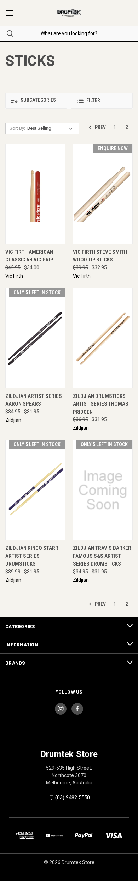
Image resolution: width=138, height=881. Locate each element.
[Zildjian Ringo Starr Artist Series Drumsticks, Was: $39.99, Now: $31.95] (35, 490)
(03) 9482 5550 (72, 797)
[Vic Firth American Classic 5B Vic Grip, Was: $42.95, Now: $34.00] (35, 194)
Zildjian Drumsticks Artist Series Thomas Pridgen (100, 404)
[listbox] (51, 128)
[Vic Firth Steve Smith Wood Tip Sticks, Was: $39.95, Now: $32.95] (103, 194)
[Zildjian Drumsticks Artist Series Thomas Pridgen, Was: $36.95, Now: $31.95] (103, 338)
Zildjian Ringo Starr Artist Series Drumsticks (31, 556)
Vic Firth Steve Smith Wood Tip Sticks (100, 256)
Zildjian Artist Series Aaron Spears (33, 400)
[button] (36, 101)
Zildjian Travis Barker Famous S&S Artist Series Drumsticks (102, 556)
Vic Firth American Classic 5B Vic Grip (29, 256)
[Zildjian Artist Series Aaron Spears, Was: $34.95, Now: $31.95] (35, 338)
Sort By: (17, 128)
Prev (100, 127)
